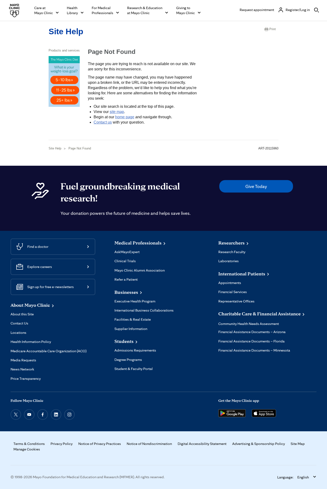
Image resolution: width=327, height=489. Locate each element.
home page (124, 117)
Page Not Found (79, 148)
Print (272, 29)
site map (117, 112)
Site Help (66, 31)
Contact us (103, 122)
